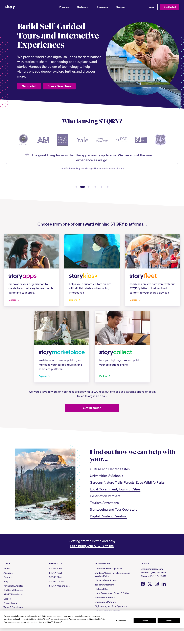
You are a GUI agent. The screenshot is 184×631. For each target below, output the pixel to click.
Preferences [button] (56, 622)
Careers (7, 598)
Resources (102, 6)
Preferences (121, 621)
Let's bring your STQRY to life (92, 545)
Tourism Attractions (104, 502)
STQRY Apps (55, 568)
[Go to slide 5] (101, 187)
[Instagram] (156, 584)
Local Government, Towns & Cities (115, 489)
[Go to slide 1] (76, 187)
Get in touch (92, 407)
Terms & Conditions (13, 607)
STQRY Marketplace (59, 585)
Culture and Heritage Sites (110, 468)
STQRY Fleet (55, 577)
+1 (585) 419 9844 (157, 572)
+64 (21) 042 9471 (157, 576)
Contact (120, 6)
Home (6, 568)
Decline (145, 621)
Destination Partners (105, 495)
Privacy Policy (10, 602)
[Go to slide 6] (108, 187)
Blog (5, 581)
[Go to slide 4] (95, 187)
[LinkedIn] (163, 584)
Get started (29, 86)
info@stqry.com (155, 568)
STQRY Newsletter (13, 594)
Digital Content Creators (108, 516)
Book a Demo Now (59, 86)
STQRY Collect (56, 581)
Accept (169, 621)
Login (152, 6)
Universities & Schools (106, 475)
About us (8, 572)
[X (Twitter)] (149, 584)
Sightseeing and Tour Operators (113, 509)
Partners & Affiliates (13, 585)
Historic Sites (101, 588)
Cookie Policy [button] (100, 619)
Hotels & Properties (105, 597)
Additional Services (13, 590)
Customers (82, 6)
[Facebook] (143, 584)
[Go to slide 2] (82, 187)
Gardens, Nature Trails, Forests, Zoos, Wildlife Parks (127, 482)
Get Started (170, 6)
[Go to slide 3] (89, 187)
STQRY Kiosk (55, 572)
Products (64, 6)
